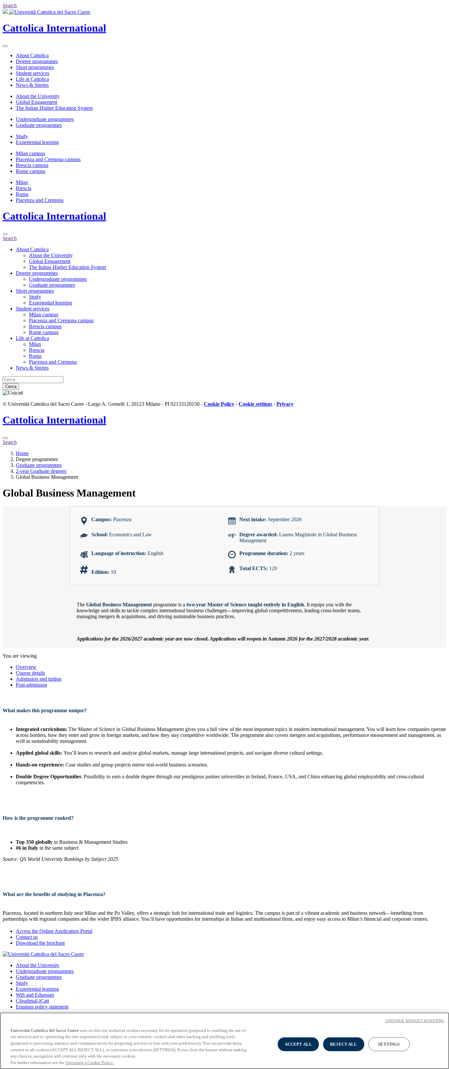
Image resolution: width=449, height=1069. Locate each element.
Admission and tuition (38, 679)
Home (22, 453)
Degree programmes (37, 61)
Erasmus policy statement (42, 1006)
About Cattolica (32, 55)
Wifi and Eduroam (35, 995)
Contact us (27, 937)
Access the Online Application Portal (54, 931)
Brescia (23, 188)
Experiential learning (37, 142)
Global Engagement (36, 102)
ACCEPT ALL (298, 1044)
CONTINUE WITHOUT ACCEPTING (414, 1021)
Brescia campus (32, 165)
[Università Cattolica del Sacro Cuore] (46, 12)
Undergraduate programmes (45, 119)
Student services (32, 73)
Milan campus (30, 153)
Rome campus (30, 171)
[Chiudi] (5, 234)
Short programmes (35, 67)
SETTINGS (389, 1044)
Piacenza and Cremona (39, 200)
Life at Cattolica (32, 79)
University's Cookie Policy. (89, 1062)
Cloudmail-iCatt (32, 1001)
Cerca (10, 386)
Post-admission (31, 685)
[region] (224, 1040)
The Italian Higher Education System (54, 108)
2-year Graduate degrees (41, 471)
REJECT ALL (343, 1044)
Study (22, 136)
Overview (26, 667)
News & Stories (32, 85)
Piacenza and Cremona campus (48, 159)
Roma (22, 194)
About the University (37, 96)
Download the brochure (40, 943)
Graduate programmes (39, 125)
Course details (30, 673)
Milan (22, 182)
